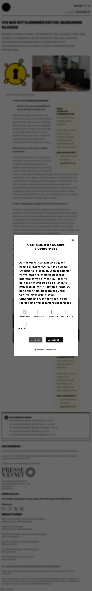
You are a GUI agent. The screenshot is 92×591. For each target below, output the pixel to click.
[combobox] (73, 240)
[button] (46, 349)
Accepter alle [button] (54, 340)
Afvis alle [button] (36, 340)
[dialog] (46, 295)
